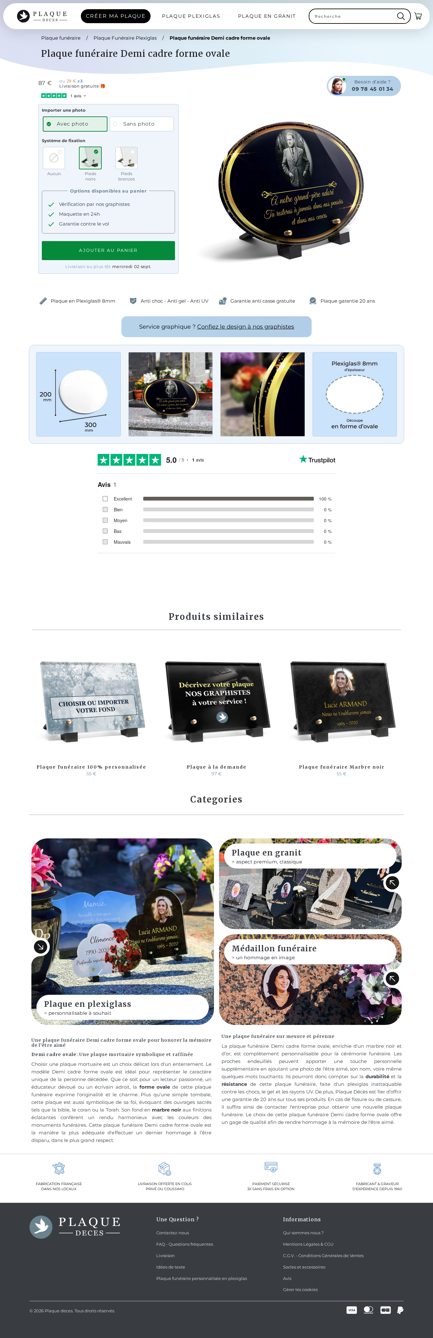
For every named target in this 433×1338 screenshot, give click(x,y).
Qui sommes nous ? (303, 1232)
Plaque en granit (267, 16)
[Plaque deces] (42, 16)
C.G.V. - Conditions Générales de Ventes (323, 1255)
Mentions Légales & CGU (308, 1244)
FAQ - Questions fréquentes (184, 1244)
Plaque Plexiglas (191, 16)
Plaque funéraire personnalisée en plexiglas (201, 1278)
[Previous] (38, 710)
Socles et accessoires (304, 1266)
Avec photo (72, 124)
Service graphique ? (216, 326)
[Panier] (418, 16)
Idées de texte (170, 1266)
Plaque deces (59, 1310)
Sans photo (139, 124)
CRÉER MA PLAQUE (116, 16)
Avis (287, 1278)
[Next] (395, 710)
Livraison (165, 1255)
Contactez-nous (172, 1232)
